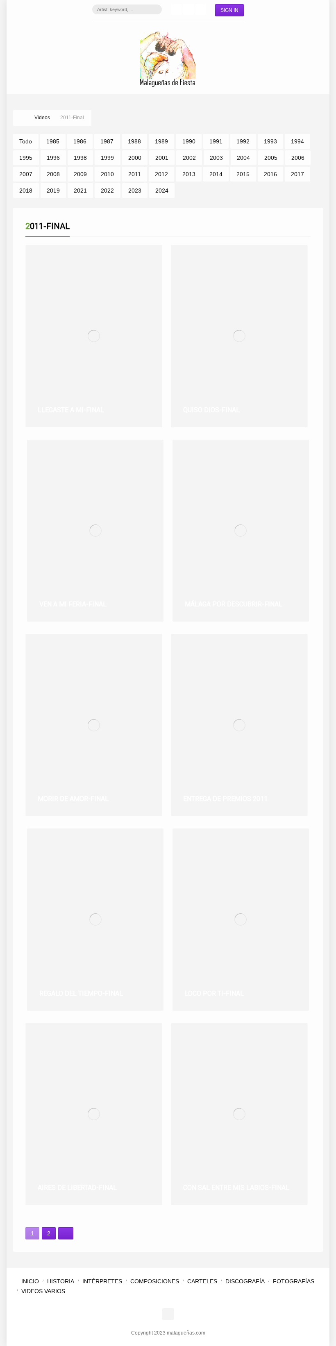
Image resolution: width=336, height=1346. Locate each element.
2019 (53, 190)
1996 (53, 157)
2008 (53, 174)
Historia (60, 1281)
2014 (215, 174)
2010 (107, 174)
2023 (134, 190)
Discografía (245, 1281)
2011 (134, 174)
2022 (107, 190)
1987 (107, 141)
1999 (107, 157)
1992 (243, 141)
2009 (80, 174)
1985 (52, 141)
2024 (161, 190)
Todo (25, 141)
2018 (25, 190)
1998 (80, 157)
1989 (161, 141)
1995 (25, 157)
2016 (270, 174)
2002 (189, 157)
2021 (80, 190)
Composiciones (154, 1281)
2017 (297, 174)
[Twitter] (188, 9)
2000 (134, 157)
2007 (25, 174)
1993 (270, 141)
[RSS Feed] (200, 9)
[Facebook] (176, 9)
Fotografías (293, 1281)
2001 (161, 157)
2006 (297, 157)
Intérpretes (102, 1281)
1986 (79, 141)
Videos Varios (43, 1291)
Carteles (202, 1281)
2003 (216, 157)
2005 (270, 157)
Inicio (30, 1281)
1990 (188, 141)
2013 (188, 174)
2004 (243, 157)
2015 (243, 174)
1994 (297, 141)
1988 (134, 141)
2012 (161, 174)
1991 (215, 141)
